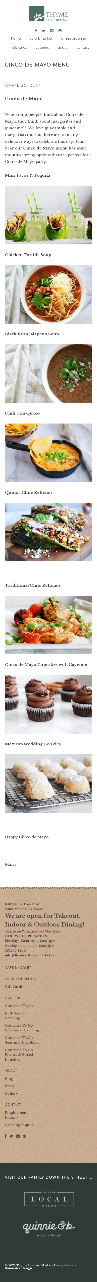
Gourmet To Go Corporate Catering (22, 1028)
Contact (13, 1104)
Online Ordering (20, 979)
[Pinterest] (59, 30)
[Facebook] (37, 30)
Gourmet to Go (19, 1006)
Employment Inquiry (16, 1115)
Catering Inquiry (19, 1125)
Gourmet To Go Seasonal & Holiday (22, 1040)
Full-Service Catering (16, 1015)
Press (9, 1086)
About (11, 1070)
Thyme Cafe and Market (48, 13)
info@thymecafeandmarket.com (31, 955)
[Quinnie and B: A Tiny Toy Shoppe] (48, 1229)
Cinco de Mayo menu (45, 148)
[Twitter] (43, 30)
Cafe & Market (18, 967)
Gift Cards (14, 987)
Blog (9, 1079)
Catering (13, 998)
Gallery (11, 1093)
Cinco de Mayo (24, 98)
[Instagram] (51, 30)
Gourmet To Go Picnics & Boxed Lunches (19, 1055)
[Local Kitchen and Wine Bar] (48, 1199)
